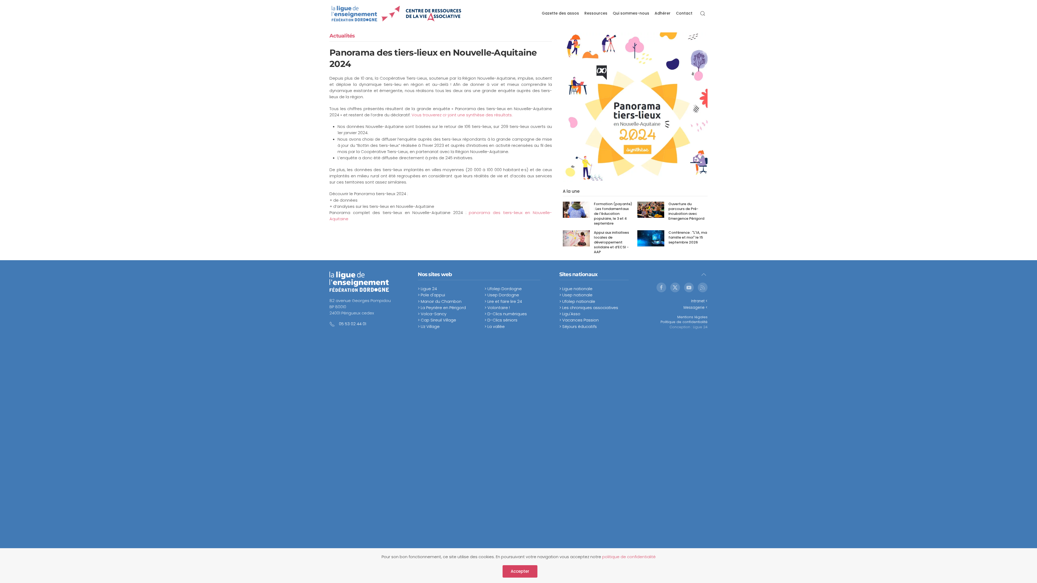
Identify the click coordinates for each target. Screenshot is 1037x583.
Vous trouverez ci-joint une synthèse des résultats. (462, 115)
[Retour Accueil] (396, 13)
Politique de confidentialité (684, 321)
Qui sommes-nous (631, 13)
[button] (703, 13)
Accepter (520, 571)
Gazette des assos (560, 13)
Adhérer (663, 13)
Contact (684, 13)
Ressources (595, 13)
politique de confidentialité (629, 557)
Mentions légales (692, 317)
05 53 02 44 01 (352, 324)
